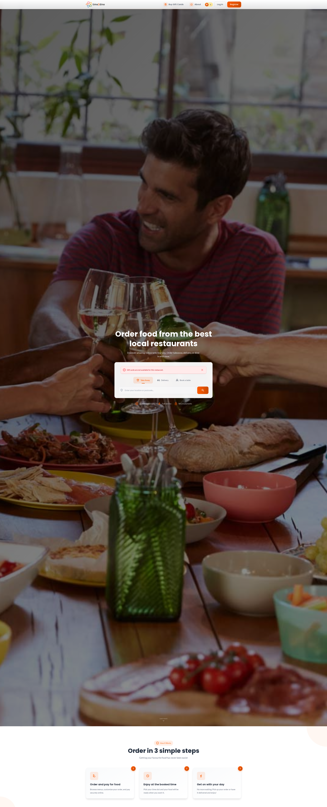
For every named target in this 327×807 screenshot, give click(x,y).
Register (234, 4)
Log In (220, 4)
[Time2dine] (95, 4)
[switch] (209, 4)
